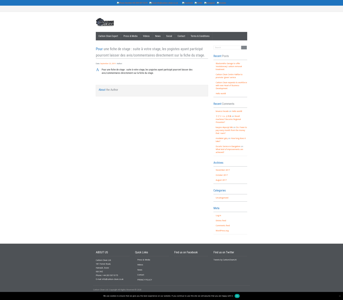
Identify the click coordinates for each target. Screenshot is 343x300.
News (158, 36)
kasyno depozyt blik (224, 127)
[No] (339, 296)
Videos (146, 36)
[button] (152, 71)
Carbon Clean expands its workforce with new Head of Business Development (231, 85)
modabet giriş (222, 138)
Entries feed (221, 220)
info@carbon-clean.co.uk (112, 279)
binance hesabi (222, 111)
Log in (218, 215)
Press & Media (130, 36)
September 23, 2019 (107, 63)
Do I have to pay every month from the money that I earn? (231, 130)
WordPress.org (222, 230)
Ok (237, 296)
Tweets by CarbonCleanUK (225, 259)
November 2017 (223, 170)
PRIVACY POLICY (144, 279)
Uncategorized (222, 197)
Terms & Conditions (200, 36)
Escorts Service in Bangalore (228, 146)
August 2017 (221, 180)
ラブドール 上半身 (223, 116)
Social (169, 36)
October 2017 (222, 175)
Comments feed (223, 225)
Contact (181, 36)
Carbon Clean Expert (108, 36)
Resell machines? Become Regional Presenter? (228, 119)
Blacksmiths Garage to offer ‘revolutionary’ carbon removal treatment (229, 66)
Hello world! (221, 93)
